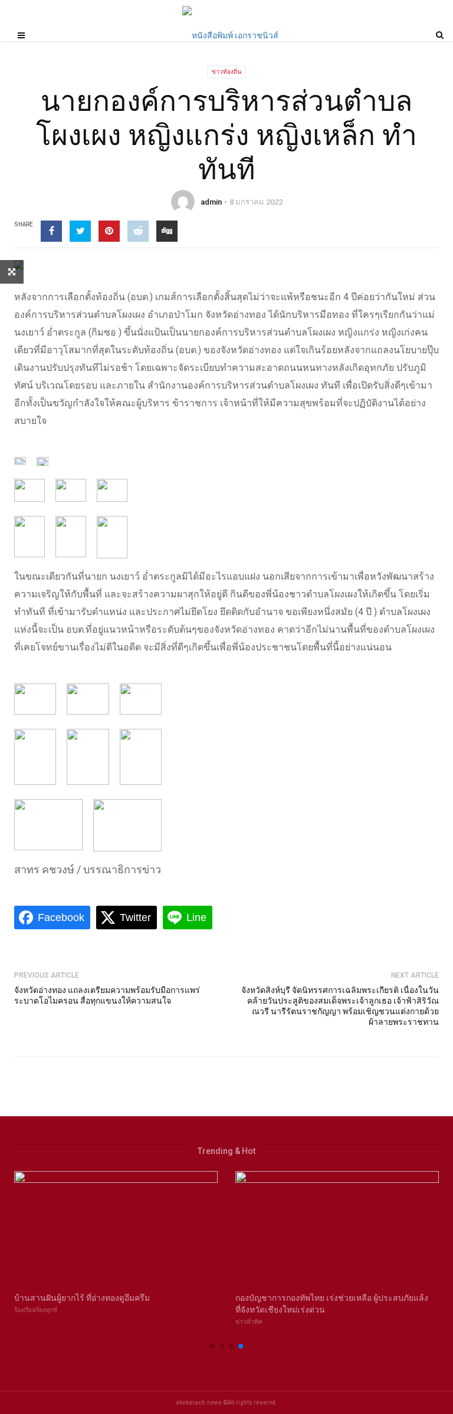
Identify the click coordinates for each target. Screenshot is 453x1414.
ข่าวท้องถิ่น (226, 71)
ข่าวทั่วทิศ (248, 1321)
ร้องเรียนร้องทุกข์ (35, 1310)
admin (211, 202)
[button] (212, 1346)
